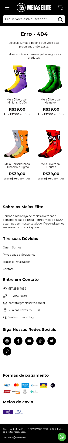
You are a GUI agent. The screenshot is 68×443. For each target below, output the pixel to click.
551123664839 (17, 288)
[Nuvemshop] (14, 437)
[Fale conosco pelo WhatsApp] (62, 437)
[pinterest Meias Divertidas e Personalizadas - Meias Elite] (7, 351)
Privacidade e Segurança (19, 254)
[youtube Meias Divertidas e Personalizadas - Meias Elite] (29, 341)
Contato (8, 269)
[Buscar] (60, 19)
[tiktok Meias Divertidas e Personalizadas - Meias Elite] (40, 341)
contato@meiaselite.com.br (26, 303)
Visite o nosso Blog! (21, 317)
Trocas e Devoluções (16, 262)
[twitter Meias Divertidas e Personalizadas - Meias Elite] (51, 341)
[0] (60, 8)
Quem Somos (12, 247)
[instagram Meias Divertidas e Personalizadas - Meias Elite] (7, 341)
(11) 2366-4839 (17, 295)
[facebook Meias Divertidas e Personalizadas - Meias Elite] (18, 341)
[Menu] (7, 7)
